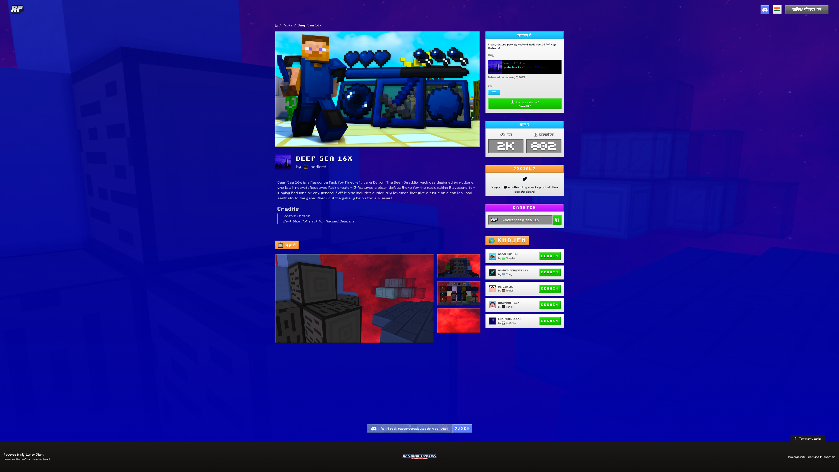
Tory (509, 274)
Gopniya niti (796, 457)
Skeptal (510, 258)
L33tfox (511, 323)
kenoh (509, 306)
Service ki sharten (821, 457)
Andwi (509, 290)
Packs (288, 25)
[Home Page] (276, 25)
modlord (318, 166)
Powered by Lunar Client (24, 454)
